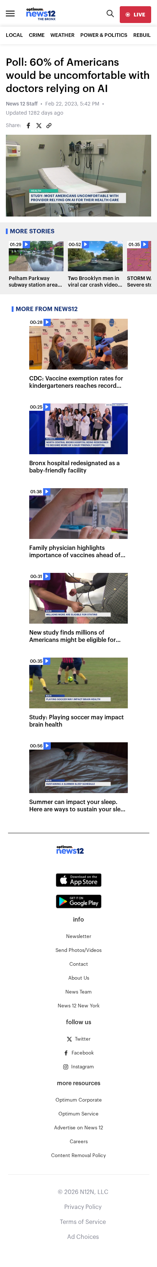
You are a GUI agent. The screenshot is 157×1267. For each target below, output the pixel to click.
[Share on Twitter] (39, 126)
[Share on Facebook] (28, 126)
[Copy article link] (49, 126)
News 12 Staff (22, 104)
